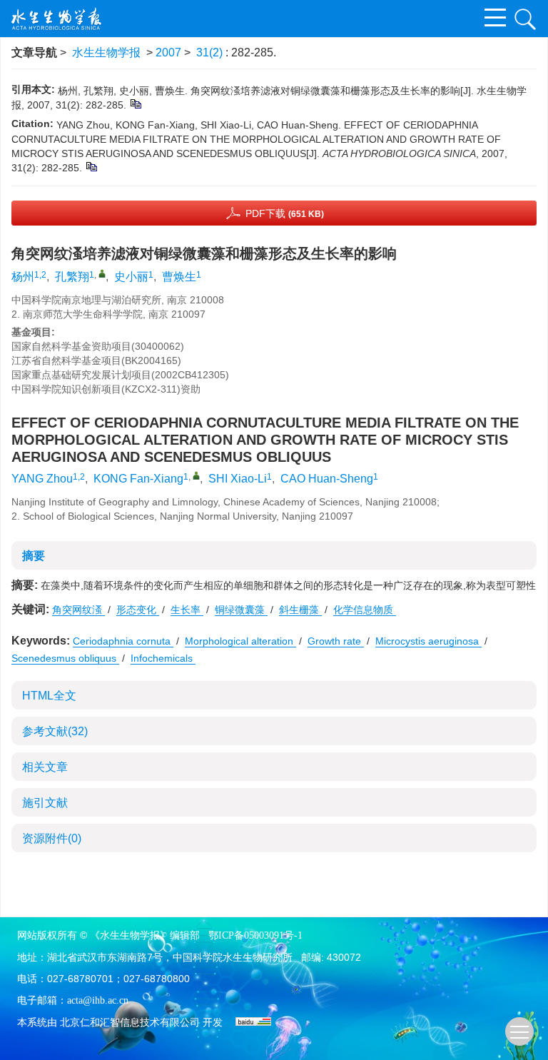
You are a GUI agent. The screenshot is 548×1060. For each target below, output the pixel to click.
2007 (168, 52)
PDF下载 (284, 213)
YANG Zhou (42, 479)
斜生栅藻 (300, 609)
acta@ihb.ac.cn (97, 1000)
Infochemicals (163, 658)
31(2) (210, 52)
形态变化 (137, 609)
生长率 (187, 609)
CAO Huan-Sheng (326, 479)
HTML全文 (49, 696)
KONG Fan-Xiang (138, 479)
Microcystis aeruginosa (428, 641)
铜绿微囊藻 (241, 609)
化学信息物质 (364, 609)
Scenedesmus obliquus (65, 658)
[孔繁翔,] (102, 273)
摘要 (33, 556)
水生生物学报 (106, 52)
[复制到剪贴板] (135, 103)
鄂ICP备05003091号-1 (255, 935)
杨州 (22, 277)
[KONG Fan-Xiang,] (196, 475)
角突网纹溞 (78, 609)
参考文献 (55, 731)
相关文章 (45, 767)
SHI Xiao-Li (237, 479)
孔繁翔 (72, 277)
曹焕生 (179, 277)
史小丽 (131, 277)
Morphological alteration (240, 641)
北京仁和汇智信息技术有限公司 (130, 1022)
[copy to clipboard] (91, 166)
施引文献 (45, 803)
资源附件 (51, 838)
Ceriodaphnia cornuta (123, 641)
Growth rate (336, 641)
